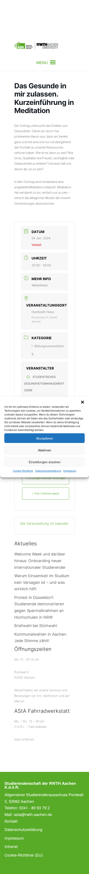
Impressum (69, 470)
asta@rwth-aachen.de (33, 814)
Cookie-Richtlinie (23, 470)
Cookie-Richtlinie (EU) (24, 855)
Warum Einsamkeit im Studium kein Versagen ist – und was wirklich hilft (41, 582)
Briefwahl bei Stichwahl (35, 625)
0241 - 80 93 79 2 (34, 807)
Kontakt (11, 821)
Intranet (11, 846)
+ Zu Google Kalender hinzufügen (45, 478)
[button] (82, 402)
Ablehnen (44, 450)
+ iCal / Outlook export (45, 493)
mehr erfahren (24, 739)
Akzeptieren (44, 438)
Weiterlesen (40, 285)
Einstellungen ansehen (44, 461)
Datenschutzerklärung (48, 470)
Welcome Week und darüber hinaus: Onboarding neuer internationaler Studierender (40, 560)
